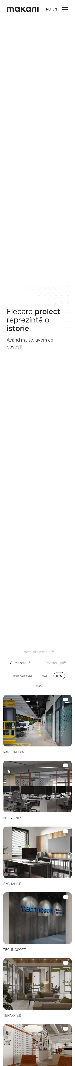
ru (48, 9)
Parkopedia (13, 752)
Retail (44, 675)
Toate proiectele (38, 651)
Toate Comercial (22, 675)
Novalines (12, 818)
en (54, 9)
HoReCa (37, 686)
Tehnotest (13, 1015)
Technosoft (14, 950)
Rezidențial (55, 662)
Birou (59, 675)
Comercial (20, 662)
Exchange (12, 884)
